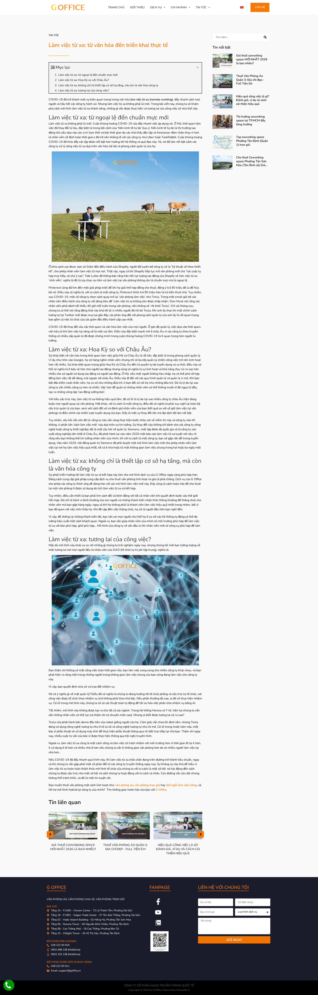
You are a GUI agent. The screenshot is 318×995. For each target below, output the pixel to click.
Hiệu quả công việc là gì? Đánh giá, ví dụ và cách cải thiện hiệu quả (178, 849)
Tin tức (54, 35)
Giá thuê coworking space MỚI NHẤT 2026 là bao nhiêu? (73, 847)
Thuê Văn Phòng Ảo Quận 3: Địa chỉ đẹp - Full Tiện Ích (125, 847)
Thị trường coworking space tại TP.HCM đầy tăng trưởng (250, 120)
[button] (163, 7)
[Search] (265, 37)
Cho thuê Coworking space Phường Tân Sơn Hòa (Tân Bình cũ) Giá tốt (251, 163)
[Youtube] (158, 912)
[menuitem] (241, 7)
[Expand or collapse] (197, 67)
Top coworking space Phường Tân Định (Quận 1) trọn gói (252, 141)
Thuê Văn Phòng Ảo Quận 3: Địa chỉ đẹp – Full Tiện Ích (250, 80)
